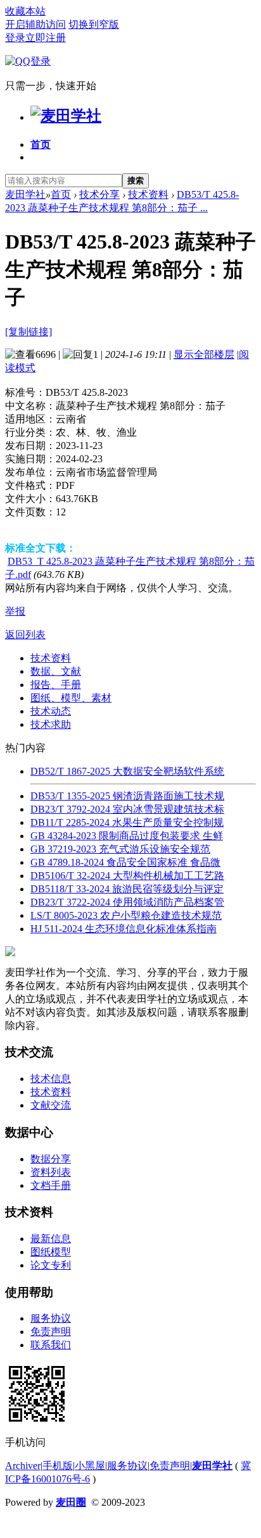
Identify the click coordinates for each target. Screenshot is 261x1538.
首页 (40, 144)
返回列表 (25, 634)
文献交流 (50, 1105)
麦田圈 (71, 1502)
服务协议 (50, 1318)
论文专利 (50, 1265)
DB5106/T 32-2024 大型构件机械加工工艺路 (127, 875)
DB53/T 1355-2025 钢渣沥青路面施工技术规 (127, 796)
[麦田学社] (65, 116)
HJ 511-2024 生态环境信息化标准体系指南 (123, 928)
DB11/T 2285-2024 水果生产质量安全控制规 (127, 822)
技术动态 (50, 711)
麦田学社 (25, 194)
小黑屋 (90, 1465)
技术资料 (148, 194)
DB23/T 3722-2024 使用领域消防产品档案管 (127, 902)
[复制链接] (28, 331)
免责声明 (50, 1331)
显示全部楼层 (204, 354)
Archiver (23, 1465)
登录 (15, 37)
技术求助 (50, 724)
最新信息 (50, 1238)
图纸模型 (50, 1251)
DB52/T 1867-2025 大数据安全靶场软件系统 (127, 771)
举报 (15, 611)
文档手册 (50, 1185)
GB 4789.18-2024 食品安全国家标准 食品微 (125, 862)
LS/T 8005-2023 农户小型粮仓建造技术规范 (126, 915)
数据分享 (50, 1159)
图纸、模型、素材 (70, 697)
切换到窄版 (93, 24)
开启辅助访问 (35, 24)
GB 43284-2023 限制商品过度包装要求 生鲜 (126, 835)
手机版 (57, 1465)
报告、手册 (55, 684)
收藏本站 (25, 11)
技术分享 (99, 194)
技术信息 (50, 1078)
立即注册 (45, 37)
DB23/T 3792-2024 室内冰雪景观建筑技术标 (127, 809)
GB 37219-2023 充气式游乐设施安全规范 (120, 849)
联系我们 (50, 1344)
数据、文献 (55, 671)
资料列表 (50, 1172)
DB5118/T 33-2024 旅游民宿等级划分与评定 (127, 888)
